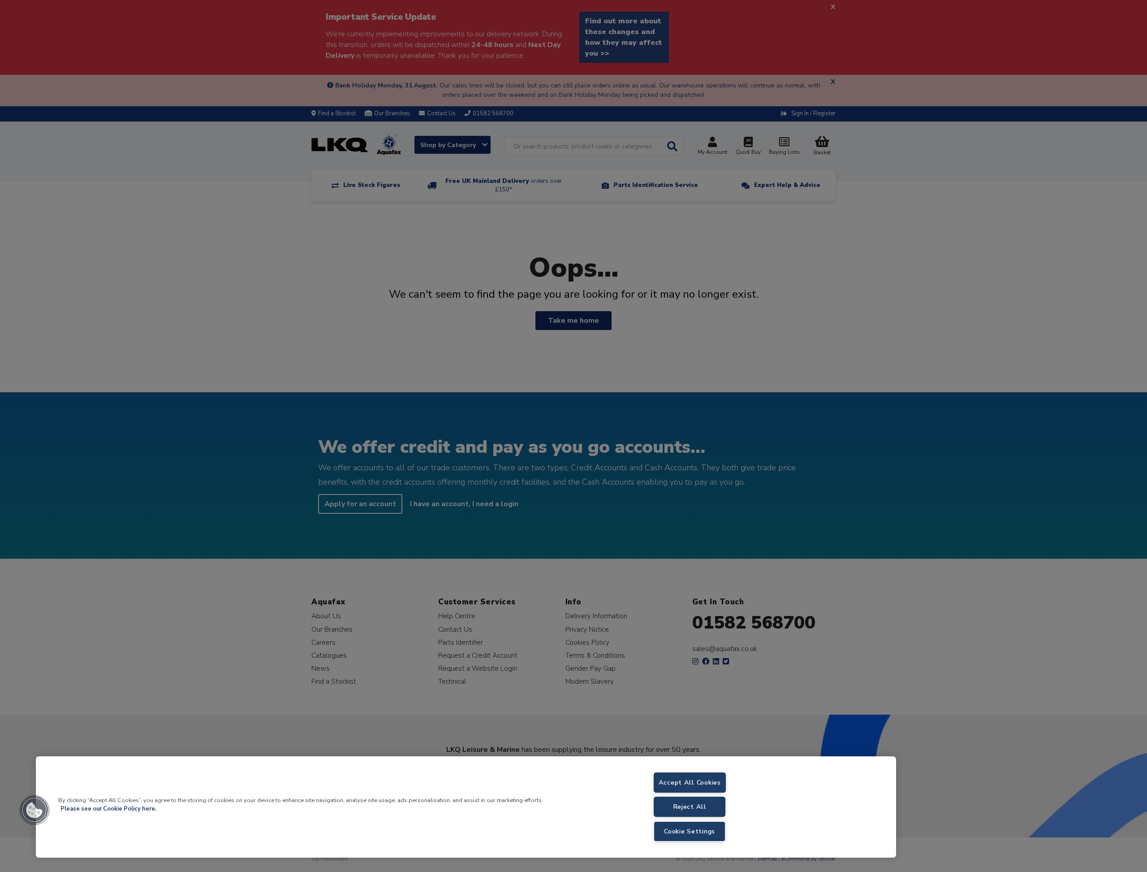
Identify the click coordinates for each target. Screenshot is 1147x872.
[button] (34, 810)
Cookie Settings (689, 831)
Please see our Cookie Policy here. (108, 809)
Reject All (690, 806)
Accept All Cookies (690, 782)
